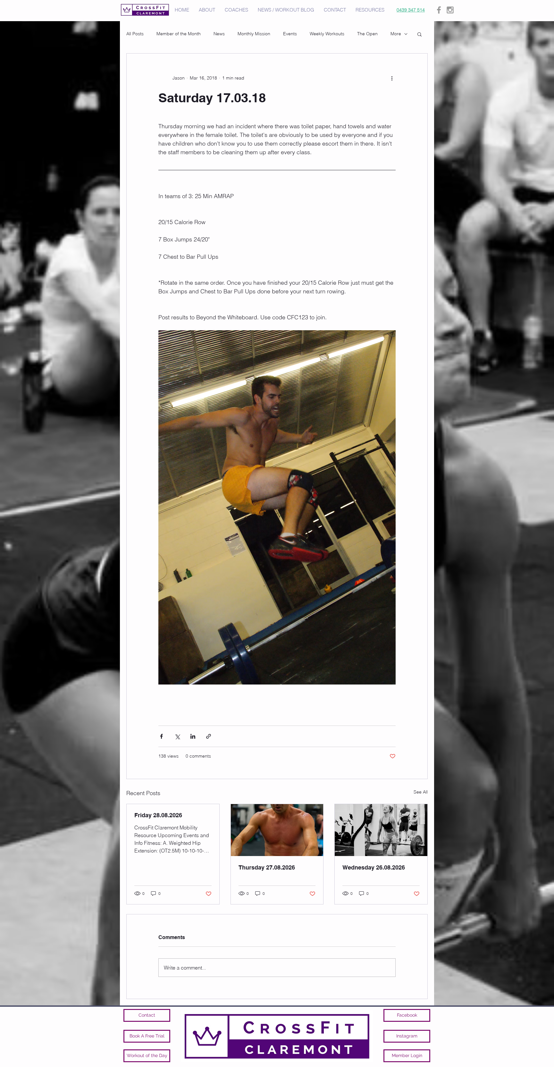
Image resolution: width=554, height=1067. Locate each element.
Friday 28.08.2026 (158, 815)
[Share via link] (209, 736)
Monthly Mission (254, 34)
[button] (419, 34)
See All (421, 792)
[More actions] (392, 78)
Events (290, 34)
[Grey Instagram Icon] (450, 10)
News (219, 34)
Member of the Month (178, 34)
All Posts (135, 34)
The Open (367, 34)
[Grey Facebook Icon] (439, 10)
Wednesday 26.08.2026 (373, 867)
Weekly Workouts (327, 34)
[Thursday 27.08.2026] (277, 830)
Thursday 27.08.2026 (267, 867)
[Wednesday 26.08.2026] (381, 830)
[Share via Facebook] (161, 736)
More (395, 34)
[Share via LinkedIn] (193, 736)
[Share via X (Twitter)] (177, 736)
